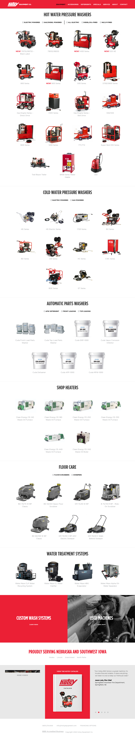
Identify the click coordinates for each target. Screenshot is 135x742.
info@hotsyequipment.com (66, 725)
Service (106, 4)
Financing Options (88, 725)
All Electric (73, 22)
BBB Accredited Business (53, 731)
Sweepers (77, 475)
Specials (97, 4)
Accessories (73, 4)
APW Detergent (52, 311)
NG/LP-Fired (107, 22)
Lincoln (59, 657)
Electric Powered (32, 22)
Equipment (60, 4)
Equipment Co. (25, 4)
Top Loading (85, 311)
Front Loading (69, 311)
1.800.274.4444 (47, 725)
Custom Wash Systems (33, 618)
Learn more (33, 624)
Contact (123, 4)
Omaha (51, 657)
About (115, 4)
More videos (22, 675)
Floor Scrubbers (61, 475)
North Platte (81, 657)
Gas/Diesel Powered (53, 22)
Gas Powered (78, 200)
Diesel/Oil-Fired (90, 22)
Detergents (86, 4)
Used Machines (101, 618)
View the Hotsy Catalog (67, 671)
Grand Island (69, 657)
